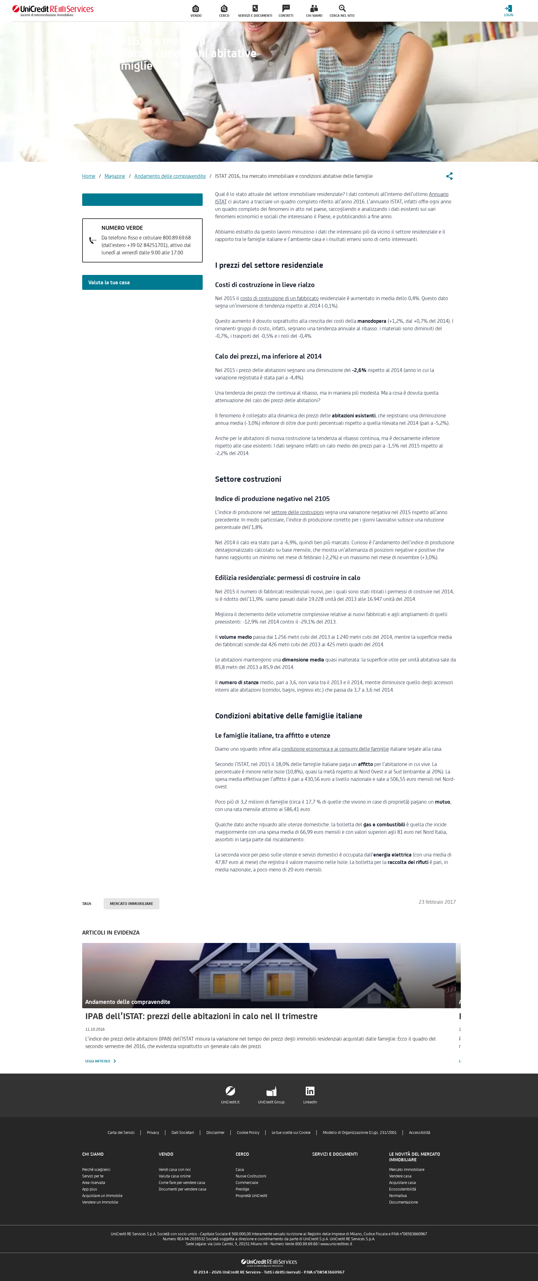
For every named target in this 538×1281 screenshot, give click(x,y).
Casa (240, 1169)
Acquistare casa (402, 1182)
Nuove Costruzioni (251, 1176)
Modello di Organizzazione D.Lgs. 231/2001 (360, 1132)
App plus (89, 1189)
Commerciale (247, 1182)
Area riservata (93, 1182)
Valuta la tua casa (109, 282)
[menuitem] (196, 11)
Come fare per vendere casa (182, 1182)
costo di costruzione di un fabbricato (279, 298)
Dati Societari (183, 1132)
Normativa (398, 1195)
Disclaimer (215, 1132)
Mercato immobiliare (131, 903)
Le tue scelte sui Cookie (291, 1132)
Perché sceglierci (96, 1169)
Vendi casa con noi (175, 1169)
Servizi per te (92, 1176)
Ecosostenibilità (402, 1189)
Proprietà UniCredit (251, 1195)
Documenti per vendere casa (182, 1189)
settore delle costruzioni (297, 512)
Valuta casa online (175, 1176)
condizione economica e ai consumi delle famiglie (335, 749)
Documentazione (403, 1202)
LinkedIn (310, 1102)
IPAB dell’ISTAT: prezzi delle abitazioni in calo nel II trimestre (201, 1016)
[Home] (52, 10)
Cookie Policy (248, 1132)
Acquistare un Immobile (102, 1195)
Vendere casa (400, 1176)
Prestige (242, 1189)
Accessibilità (419, 1132)
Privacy (153, 1132)
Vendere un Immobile (100, 1202)
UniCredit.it (230, 1102)
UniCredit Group (271, 1102)
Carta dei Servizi (121, 1132)
